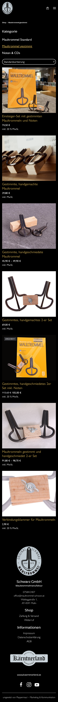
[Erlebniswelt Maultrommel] (21, 684)
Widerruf (29, 620)
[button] (54, 8)
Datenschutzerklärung (29, 637)
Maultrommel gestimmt (17, 46)
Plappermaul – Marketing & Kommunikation (35, 697)
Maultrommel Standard (17, 39)
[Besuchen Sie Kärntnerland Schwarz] (29, 658)
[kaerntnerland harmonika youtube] (36, 684)
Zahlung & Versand (29, 616)
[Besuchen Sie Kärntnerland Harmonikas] (29, 560)
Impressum (29, 633)
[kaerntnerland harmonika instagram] (29, 684)
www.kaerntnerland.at (29, 674)
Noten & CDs (11, 53)
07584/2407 (29, 591)
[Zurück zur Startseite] (7, 8)
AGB (29, 641)
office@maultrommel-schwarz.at (29, 595)
